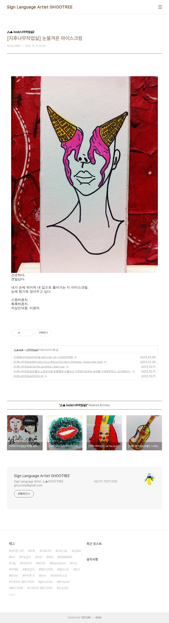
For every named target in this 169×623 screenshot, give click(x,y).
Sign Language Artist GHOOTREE (40, 7)
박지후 (41, 563)
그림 (13, 563)
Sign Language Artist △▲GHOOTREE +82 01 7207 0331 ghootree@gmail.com (69, 483)
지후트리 (27, 563)
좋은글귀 (29, 569)
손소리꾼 (63, 588)
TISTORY (86, 617)
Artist (14, 575)
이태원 (14, 569)
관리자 (98, 617)
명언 (50, 557)
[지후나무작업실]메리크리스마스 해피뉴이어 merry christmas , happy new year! (58, 361)
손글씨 (77, 551)
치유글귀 (26, 557)
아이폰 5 (29, 575)
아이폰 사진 (17, 551)
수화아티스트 (59, 575)
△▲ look (18, 349)
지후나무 (46, 551)
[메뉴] (160, 7)
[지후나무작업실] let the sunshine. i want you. (39, 366)
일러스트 (64, 569)
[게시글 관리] (29, 333)
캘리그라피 (17, 588)
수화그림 (62, 551)
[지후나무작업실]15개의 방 (28, 376)
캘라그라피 (46, 569)
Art (13, 557)
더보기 (12, 594)
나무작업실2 (32, 349)
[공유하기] (23, 333)
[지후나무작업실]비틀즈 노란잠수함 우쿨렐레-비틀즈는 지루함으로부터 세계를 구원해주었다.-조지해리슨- (72, 371)
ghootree (46, 581)
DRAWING (65, 557)
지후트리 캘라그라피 (22, 581)
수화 (32, 551)
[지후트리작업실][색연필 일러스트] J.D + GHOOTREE (43, 357)
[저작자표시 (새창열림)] (53, 332)
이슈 (74, 563)
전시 (77, 569)
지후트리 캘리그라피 (40, 588)
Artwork (64, 581)
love (43, 575)
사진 (39, 557)
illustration (59, 563)
